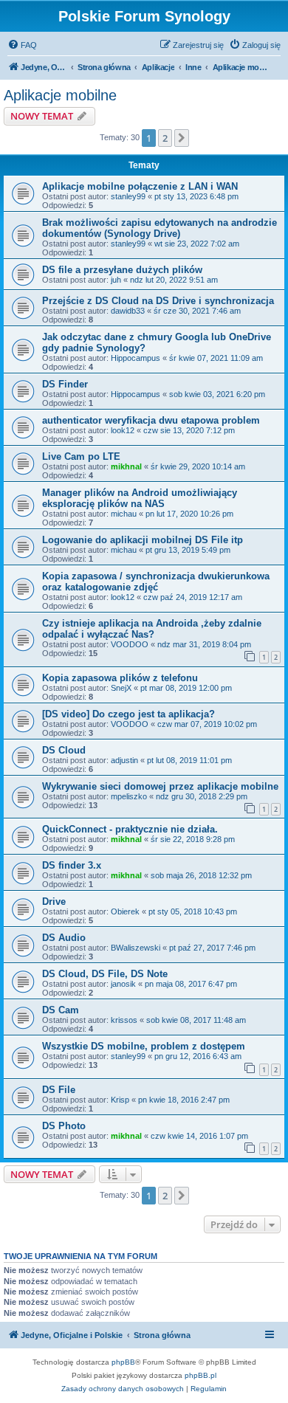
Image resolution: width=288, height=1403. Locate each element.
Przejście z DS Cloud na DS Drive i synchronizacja (158, 300)
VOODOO (129, 644)
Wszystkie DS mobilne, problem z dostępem (143, 1046)
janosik (123, 983)
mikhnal (126, 466)
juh (116, 279)
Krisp (120, 1099)
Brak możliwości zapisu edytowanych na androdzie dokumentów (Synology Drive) (159, 228)
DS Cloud (64, 750)
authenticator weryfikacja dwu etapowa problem (151, 420)
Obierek (125, 911)
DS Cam (60, 1010)
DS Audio (64, 937)
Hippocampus (135, 358)
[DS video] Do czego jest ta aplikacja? (128, 714)
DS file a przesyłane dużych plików (122, 269)
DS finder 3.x (71, 865)
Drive (54, 901)
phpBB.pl (200, 1375)
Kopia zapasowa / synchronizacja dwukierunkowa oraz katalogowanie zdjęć (156, 581)
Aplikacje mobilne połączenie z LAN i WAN (140, 186)
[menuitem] (22, 45)
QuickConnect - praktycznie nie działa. (130, 829)
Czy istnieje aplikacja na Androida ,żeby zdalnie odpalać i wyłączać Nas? (151, 629)
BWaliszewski (135, 947)
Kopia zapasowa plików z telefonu (120, 677)
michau (124, 513)
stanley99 (128, 196)
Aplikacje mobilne (60, 95)
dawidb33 (128, 310)
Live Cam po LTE (81, 456)
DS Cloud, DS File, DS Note (105, 973)
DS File (58, 1089)
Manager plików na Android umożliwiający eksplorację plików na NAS (139, 498)
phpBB (123, 1362)
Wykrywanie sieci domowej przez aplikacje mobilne (160, 786)
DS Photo (64, 1125)
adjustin (124, 760)
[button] (181, 138)
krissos (124, 1020)
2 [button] (165, 138)
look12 (122, 430)
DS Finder (65, 384)
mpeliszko (129, 796)
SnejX (121, 687)
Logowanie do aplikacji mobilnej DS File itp (142, 539)
